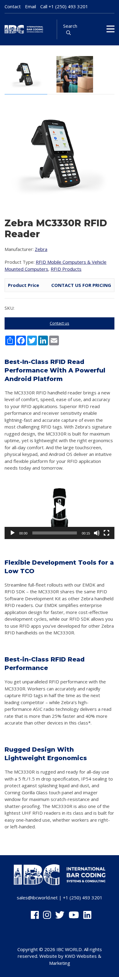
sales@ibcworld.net (37, 897)
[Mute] (97, 533)
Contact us (59, 323)
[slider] (54, 532)
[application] (59, 508)
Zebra (41, 249)
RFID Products (66, 269)
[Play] (12, 533)
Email (30, 6)
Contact (13, 6)
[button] (59, 508)
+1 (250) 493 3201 (68, 6)
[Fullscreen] (106, 533)
